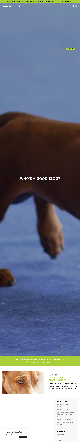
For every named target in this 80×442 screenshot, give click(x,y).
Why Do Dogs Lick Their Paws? (65, 419)
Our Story (26, 6)
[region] (15, 434)
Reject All (15, 437)
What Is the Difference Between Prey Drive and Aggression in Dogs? (65, 414)
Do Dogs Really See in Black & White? (61, 378)
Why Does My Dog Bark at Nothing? (64, 405)
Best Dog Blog (61, 6)
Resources (53, 6)
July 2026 (59, 437)
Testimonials (34, 6)
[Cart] (76, 6)
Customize (8, 437)
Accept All (23, 437)
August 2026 (60, 434)
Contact (69, 6)
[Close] (27, 429)
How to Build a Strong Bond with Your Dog (65, 423)
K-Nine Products (44, 6)
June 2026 (60, 440)
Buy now (70, 49)
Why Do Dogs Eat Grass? (63, 409)
